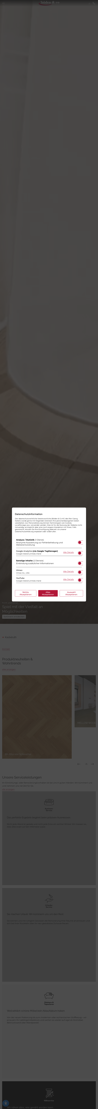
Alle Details (68, 552)
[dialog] (49, 555)
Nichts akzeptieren (26, 593)
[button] (79, 542)
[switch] (80, 541)
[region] (49, 561)
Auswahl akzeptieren (71, 593)
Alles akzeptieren (48, 593)
